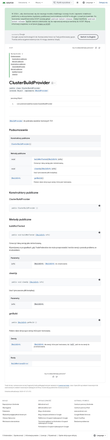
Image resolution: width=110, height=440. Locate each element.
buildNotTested (40, 159)
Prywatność (52, 435)
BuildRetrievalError (19, 364)
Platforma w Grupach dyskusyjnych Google (53, 418)
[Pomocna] (96, 47)
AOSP (11, 48)
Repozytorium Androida (11, 404)
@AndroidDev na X (44, 408)
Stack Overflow (79, 418)
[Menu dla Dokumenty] (30, 2)
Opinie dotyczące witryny (68, 435)
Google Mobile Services (82, 415)
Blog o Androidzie (44, 411)
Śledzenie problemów (81, 421)
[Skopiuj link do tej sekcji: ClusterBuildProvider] (32, 199)
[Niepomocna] (99, 47)
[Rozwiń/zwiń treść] (22, 54)
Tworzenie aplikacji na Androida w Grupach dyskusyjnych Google (53, 422)
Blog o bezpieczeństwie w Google (49, 415)
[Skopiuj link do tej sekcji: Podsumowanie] (30, 130)
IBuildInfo (52, 159)
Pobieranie (6, 411)
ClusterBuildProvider (20, 144)
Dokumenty (23, 3)
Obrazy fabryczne (9, 418)
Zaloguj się (103, 3)
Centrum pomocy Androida (83, 404)
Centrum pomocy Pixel (82, 408)
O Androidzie (7, 435)
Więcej (38, 3)
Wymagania (7, 408)
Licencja (43, 435)
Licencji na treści (63, 385)
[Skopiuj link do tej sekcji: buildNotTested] (27, 226)
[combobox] (63, 3)
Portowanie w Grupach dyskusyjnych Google (53, 427)
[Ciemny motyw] (99, 205)
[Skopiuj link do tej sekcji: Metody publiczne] (33, 219)
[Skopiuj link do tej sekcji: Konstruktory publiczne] (40, 193)
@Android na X (43, 404)
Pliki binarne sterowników (11, 421)
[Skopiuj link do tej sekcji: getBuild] (19, 314)
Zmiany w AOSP (43, 24)
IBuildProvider (41, 91)
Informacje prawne (31, 435)
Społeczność (18, 435)
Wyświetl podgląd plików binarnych (14, 415)
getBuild (38, 178)
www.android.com (80, 411)
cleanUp (37, 169)
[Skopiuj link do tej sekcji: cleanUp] (19, 273)
